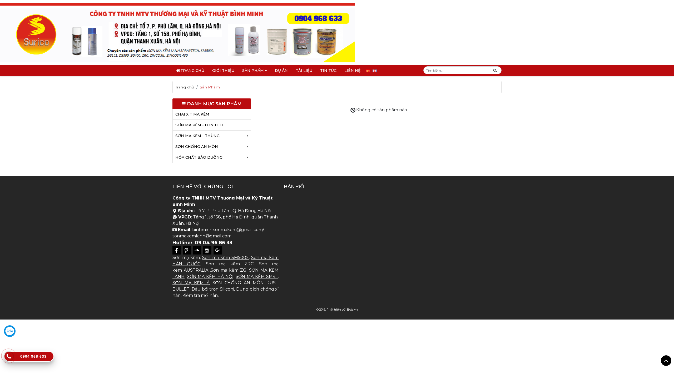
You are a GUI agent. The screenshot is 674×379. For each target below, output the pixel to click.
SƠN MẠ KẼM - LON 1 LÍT (199, 125)
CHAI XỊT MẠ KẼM (192, 114)
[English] (374, 70)
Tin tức (328, 70)
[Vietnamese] (367, 70)
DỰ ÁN (281, 70)
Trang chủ (192, 70)
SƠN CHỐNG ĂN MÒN (196, 146)
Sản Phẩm (210, 87)
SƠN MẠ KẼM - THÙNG (197, 135)
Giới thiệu (223, 70)
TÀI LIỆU (304, 70)
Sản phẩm (253, 70)
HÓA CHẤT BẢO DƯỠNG (198, 157)
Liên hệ (352, 70)
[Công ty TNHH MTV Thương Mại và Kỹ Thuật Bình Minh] (177, 32)
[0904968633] (10, 331)
